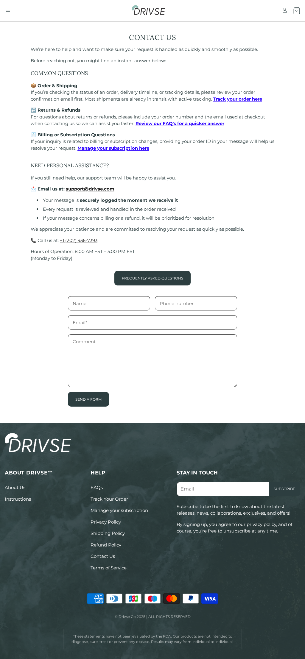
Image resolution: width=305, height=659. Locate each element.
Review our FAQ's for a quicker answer (180, 123)
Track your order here (237, 99)
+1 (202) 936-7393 (78, 240)
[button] (8, 11)
